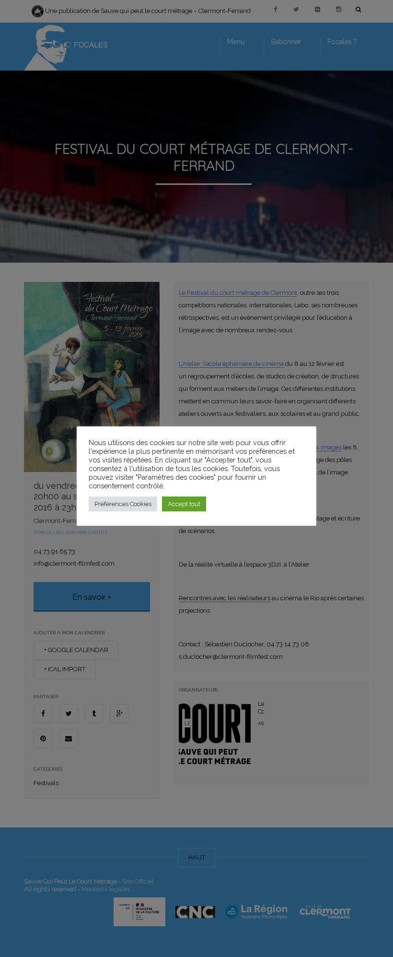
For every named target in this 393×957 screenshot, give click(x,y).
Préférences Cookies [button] (122, 504)
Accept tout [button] (184, 504)
